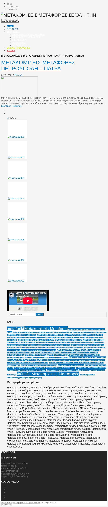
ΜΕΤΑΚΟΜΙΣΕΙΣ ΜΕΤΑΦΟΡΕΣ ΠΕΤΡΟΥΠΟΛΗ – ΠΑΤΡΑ (38, 65)
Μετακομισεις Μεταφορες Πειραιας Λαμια (30, 370)
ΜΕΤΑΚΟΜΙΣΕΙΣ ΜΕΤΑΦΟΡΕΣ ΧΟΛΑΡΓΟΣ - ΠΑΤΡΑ (39, 365)
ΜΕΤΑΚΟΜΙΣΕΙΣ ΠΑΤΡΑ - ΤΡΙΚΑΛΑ (71, 365)
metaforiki (15, 329)
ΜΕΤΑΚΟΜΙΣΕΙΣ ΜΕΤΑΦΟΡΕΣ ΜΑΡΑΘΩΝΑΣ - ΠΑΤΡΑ (38, 342)
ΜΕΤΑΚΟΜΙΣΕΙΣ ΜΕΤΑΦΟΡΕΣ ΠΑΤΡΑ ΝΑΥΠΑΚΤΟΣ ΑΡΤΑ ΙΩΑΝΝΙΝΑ (37, 358)
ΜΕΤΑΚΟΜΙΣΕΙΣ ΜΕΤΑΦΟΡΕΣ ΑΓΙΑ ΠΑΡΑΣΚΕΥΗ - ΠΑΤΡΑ (33, 332)
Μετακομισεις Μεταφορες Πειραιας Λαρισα (62, 370)
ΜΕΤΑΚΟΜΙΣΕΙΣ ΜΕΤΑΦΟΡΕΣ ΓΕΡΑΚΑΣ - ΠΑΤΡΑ (29, 337)
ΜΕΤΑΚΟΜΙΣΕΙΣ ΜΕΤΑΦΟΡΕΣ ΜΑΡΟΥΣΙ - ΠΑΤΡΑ (74, 342)
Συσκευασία (19, 40)
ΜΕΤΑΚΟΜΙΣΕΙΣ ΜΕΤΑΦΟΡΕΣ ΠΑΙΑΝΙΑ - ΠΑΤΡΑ (66, 347)
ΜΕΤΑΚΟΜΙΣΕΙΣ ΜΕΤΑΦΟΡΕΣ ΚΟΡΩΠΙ (68, 340)
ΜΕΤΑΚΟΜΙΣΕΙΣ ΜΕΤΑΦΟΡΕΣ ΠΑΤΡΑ (71, 350)
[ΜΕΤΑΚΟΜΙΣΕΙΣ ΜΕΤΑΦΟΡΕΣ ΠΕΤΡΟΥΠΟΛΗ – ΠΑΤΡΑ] (54, 86)
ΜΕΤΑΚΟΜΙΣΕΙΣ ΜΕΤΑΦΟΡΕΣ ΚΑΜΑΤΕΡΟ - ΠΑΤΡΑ (36, 340)
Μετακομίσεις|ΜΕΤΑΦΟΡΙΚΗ (28, 34)
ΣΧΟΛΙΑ (11, 50)
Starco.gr (8, 505)
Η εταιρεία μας (13, 6)
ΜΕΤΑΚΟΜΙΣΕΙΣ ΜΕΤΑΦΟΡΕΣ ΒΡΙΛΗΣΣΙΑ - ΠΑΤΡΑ (55, 335)
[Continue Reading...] (11, 106)
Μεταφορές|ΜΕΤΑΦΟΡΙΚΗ (27, 37)
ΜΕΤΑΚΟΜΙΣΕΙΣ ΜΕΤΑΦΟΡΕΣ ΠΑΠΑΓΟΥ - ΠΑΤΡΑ (38, 350)
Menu (10, 26)
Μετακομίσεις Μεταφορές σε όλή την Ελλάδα (20, 502)
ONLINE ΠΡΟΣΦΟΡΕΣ (18, 48)
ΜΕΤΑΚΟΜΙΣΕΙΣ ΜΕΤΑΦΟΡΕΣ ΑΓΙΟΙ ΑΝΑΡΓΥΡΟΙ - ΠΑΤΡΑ (74, 332)
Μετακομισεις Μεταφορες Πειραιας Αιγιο (29, 368)
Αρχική (9, 4)
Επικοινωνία (12, 9)
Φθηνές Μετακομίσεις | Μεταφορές (48, 374)
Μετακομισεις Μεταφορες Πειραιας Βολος (59, 368)
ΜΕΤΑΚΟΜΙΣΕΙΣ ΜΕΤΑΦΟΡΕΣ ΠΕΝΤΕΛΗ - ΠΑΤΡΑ (65, 360)
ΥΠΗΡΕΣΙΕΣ (13, 32)
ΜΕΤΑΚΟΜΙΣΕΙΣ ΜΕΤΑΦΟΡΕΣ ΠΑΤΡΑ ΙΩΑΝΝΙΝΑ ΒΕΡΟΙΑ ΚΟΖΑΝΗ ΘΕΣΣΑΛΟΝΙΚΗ (62, 355)
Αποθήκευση (20, 45)
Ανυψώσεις (19, 42)
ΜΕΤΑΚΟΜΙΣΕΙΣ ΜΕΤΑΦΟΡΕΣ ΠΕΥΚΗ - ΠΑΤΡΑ (31, 363)
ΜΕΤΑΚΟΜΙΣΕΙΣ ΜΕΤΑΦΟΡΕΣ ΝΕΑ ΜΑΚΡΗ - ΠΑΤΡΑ (30, 347)
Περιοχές (13, 29)
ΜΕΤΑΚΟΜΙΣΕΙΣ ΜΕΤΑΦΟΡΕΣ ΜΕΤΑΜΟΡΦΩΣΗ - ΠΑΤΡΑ (50, 345)
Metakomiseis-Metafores (46, 328)
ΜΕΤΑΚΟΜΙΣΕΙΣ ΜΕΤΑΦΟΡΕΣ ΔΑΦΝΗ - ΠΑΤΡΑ (64, 337)
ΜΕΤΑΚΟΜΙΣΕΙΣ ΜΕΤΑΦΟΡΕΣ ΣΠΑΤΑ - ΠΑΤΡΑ (65, 363)
